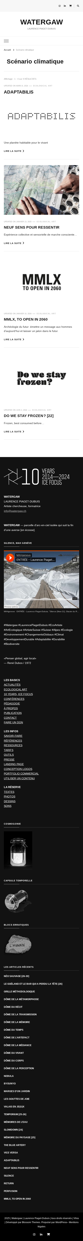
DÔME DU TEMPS (13, 1030)
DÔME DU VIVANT (14, 1053)
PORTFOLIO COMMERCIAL (21, 773)
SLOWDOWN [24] (13, 1129)
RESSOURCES (13, 745)
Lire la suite (12, 151)
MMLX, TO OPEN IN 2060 (26, 319)
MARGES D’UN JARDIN (17, 1091)
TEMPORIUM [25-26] (15, 1114)
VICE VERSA (11, 1152)
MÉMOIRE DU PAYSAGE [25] (19, 1137)
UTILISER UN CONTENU (19, 778)
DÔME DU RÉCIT (13, 1007)
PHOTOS (9, 796)
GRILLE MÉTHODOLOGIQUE (19, 991)
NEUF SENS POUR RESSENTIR (31, 227)
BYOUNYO (10, 1083)
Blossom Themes (31, 1222)
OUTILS (9, 754)
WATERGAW (41, 22)
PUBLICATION (13, 713)
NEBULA (9, 1076)
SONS (7, 805)
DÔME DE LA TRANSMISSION (20, 1014)
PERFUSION (10, 1191)
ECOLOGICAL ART (43, 86)
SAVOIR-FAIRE (13, 735)
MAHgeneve (9, 611)
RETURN (9, 1183)
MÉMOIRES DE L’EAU (16, 1122)
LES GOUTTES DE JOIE (17, 1099)
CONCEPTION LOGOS (18, 769)
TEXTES (9, 791)
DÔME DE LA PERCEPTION (19, 1068)
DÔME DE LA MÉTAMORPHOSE (21, 999)
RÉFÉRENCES (13, 740)
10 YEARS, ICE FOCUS (18, 694)
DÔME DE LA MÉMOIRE (17, 1022)
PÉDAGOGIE (12, 703)
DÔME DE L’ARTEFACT (16, 1037)
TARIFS (8, 750)
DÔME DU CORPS (14, 1060)
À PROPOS (11, 708)
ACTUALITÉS (12, 684)
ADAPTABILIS (18, 91)
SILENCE (9, 1175)
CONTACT (10, 717)
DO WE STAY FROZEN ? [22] (28, 416)
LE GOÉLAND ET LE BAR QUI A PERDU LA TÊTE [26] (33, 984)
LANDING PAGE (14, 764)
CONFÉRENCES (14, 698)
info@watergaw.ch (15, 510)
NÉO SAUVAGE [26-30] (16, 976)
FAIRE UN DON (13, 722)
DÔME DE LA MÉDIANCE (17, 1045)
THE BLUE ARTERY (15, 1145)
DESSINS (9, 801)
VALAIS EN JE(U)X (14, 1106)
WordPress (61, 1222)
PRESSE (9, 759)
